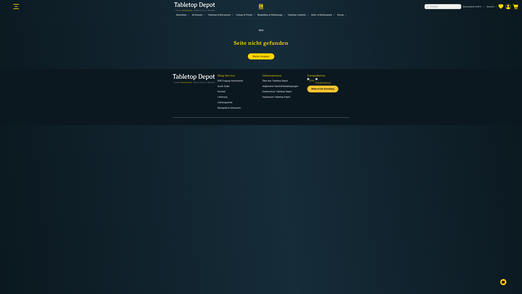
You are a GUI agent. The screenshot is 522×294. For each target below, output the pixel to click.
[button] (16, 7)
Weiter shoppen (261, 56)
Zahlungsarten (225, 102)
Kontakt (221, 91)
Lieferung (222, 97)
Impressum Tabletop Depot (276, 97)
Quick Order (223, 86)
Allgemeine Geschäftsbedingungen (280, 86)
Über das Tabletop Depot (275, 80)
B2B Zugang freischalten (230, 80)
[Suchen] (428, 6)
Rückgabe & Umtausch (229, 108)
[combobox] (443, 6)
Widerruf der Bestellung (322, 89)
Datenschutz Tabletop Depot (277, 91)
